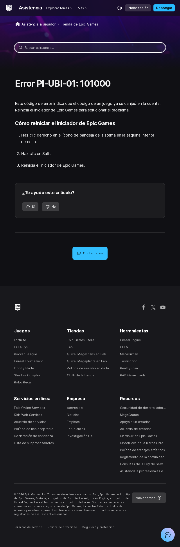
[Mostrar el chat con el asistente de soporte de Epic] (168, 535)
